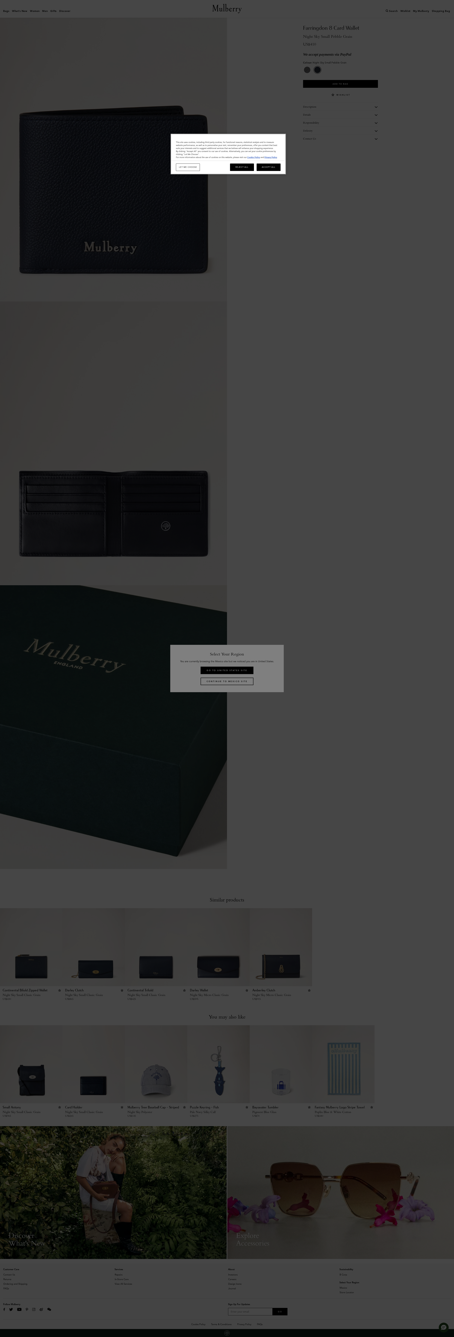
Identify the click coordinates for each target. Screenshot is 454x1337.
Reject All (242, 167)
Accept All (268, 167)
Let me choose (188, 167)
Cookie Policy (253, 157)
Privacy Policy (270, 157)
